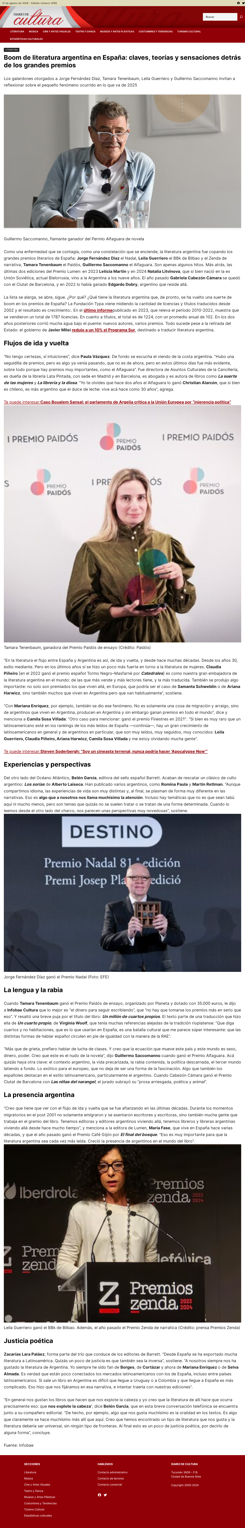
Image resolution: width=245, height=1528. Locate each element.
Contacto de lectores (111, 1478)
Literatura (11, 49)
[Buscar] (241, 17)
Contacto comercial (110, 1484)
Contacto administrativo (112, 1472)
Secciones (32, 1464)
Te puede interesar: (117, 401)
